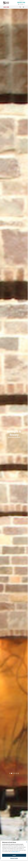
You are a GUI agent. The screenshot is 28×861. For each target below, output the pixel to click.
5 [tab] (16, 773)
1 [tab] (9, 773)
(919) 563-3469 (21, 2)
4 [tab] (14, 773)
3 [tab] (13, 773)
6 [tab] (18, 773)
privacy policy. (15, 851)
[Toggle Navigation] (23, 7)
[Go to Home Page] (6, 2)
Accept (14, 855)
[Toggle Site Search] (20, 7)
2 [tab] (11, 773)
